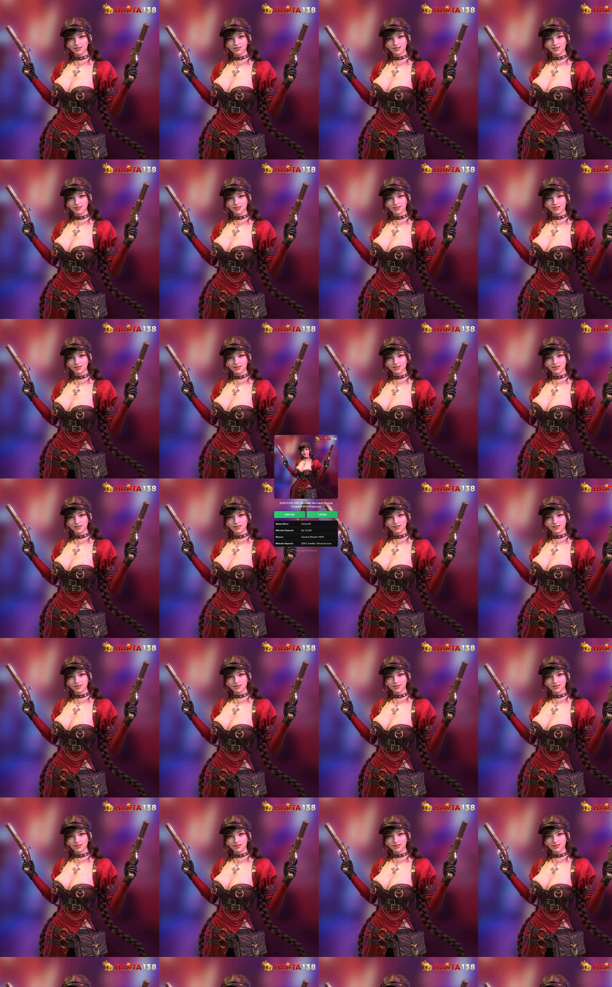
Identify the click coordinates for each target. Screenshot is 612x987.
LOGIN (322, 514)
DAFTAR (290, 514)
